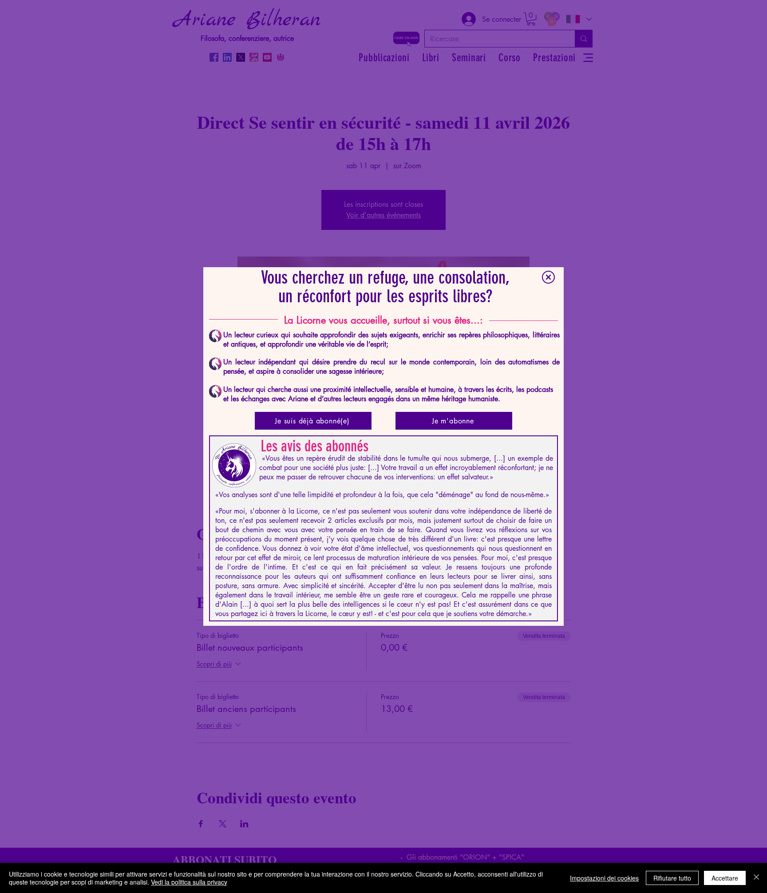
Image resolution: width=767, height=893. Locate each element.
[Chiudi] (756, 878)
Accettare (725, 877)
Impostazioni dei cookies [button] (604, 877)
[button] (548, 277)
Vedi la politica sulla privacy (189, 881)
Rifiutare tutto (672, 877)
